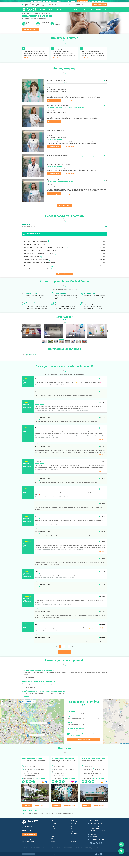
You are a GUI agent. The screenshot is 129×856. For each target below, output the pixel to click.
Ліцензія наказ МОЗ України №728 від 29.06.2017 (48, 854)
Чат (23, 781)
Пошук (106, 9)
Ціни (91, 9)
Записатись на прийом (54, 100)
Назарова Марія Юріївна (55, 130)
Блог (71, 836)
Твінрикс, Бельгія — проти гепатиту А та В (36, 259)
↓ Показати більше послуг (64, 274)
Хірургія (68, 9)
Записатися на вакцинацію (30, 29)
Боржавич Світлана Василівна (57, 105)
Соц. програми (74, 831)
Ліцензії (72, 828)
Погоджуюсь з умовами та (82, 734)
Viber (27, 781)
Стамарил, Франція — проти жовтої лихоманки (37, 266)
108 (106, 80)
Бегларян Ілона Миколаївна (56, 80)
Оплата (53, 841)
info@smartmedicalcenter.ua (65, 813)
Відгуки (83, 9)
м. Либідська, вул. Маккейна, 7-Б (32, 4)
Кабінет (98, 9)
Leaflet (121, 743)
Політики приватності (88, 734)
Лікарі (51, 9)
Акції (75, 9)
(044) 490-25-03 (79, 4)
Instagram (43, 781)
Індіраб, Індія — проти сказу (32, 256)
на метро (35, 778)
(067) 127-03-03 (66, 4)
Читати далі (26, 57)
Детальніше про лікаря (68, 100)
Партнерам (73, 841)
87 (106, 105)
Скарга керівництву (27, 839)
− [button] (2, 704)
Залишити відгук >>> (64, 652)
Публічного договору (74, 735)
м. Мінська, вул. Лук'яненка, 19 (31, 3)
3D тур (26, 800)
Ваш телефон (71, 711)
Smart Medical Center (27, 13)
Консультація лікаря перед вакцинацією (35, 241)
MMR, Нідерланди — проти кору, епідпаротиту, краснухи (40, 250)
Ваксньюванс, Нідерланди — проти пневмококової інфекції (41, 262)
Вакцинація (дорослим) (45, 13)
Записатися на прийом (100, 4)
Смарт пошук (26, 224)
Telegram (30, 781)
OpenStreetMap (126, 743)
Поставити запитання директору (30, 841)
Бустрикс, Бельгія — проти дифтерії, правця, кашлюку (39, 253)
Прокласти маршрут (40, 805)
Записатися (27, 805)
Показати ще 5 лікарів (64, 205)
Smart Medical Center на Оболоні (32, 758)
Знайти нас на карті (121, 851)
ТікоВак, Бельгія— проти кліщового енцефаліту (37, 269)
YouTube (94, 843)
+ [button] (2, 701)
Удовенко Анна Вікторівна (56, 180)
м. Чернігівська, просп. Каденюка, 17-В (33, 6)
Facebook (46, 781)
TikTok (99, 843)
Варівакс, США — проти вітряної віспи (34, 244)
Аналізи (59, 9)
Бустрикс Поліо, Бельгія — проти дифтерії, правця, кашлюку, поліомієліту (44, 247)
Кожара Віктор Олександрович (57, 155)
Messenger (33, 781)
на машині (42, 778)
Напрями (42, 9)
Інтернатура (73, 833)
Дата (68, 717)
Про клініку (73, 823)
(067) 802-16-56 (26, 830)
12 (106, 155)
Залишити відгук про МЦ (29, 834)
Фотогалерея (43, 800)
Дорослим (35, 13)
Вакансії (72, 838)
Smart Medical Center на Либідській (63, 758)
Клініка (69, 722)
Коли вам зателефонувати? (69, 728)
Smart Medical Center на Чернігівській (93, 758)
